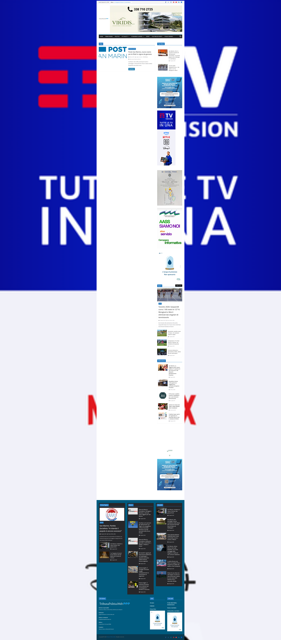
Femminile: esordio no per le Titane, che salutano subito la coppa (174, 333)
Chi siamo (152, 603)
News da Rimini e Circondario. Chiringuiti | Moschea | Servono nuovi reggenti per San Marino (145, 513)
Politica (117, 36)
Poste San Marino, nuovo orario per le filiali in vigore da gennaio (140, 53)
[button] (128, 36)
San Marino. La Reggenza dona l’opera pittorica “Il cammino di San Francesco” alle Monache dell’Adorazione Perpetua (174, 370)
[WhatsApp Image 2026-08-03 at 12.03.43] (169, 77)
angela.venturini (139, 56)
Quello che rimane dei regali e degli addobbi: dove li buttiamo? (174, 406)
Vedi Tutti (178, 285)
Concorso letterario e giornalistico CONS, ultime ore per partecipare (174, 352)
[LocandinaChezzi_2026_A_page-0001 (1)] (169, 171)
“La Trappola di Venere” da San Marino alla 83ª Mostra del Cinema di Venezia (116, 555)
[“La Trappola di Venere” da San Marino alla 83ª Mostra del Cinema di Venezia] (104, 557)
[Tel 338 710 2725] (146, 6)
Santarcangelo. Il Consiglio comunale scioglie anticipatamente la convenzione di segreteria (144, 572)
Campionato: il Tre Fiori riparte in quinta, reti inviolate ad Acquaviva (173, 342)
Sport (148, 36)
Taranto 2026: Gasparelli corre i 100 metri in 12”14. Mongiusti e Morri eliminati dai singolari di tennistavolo (169, 312)
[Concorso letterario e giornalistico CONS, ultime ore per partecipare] (162, 353)
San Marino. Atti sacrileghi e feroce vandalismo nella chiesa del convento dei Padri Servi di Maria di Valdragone (173, 524)
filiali (130, 59)
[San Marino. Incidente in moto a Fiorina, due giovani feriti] (104, 546)
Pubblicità (152, 606)
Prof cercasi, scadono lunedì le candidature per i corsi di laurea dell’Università (174, 396)
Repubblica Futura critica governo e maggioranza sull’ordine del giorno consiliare (174, 384)
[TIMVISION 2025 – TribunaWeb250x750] (166, 111)
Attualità (124, 36)
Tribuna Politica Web (170, 320)
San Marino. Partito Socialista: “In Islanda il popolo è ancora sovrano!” (174, 61)
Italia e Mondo (169, 36)
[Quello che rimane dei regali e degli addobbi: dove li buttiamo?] (163, 407)
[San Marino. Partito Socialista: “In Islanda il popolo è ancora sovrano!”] (163, 60)
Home (101, 36)
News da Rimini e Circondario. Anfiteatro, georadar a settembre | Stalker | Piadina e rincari (145, 543)
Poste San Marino (137, 59)
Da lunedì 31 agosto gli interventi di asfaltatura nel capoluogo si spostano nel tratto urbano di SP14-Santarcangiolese (145, 557)
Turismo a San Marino (171, 608)
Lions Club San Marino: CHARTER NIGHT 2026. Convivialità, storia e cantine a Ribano (173, 537)
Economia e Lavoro (136, 36)
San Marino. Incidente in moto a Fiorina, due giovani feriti (116, 545)
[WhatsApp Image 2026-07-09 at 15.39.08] (169, 251)
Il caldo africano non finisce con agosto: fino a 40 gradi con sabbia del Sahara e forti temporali (173, 564)
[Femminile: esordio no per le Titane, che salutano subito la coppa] (162, 334)
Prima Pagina (109, 36)
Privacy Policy (153, 609)
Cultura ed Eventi (157, 36)
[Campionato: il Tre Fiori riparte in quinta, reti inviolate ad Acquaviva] (162, 343)
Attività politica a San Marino (173, 611)
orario (133, 59)
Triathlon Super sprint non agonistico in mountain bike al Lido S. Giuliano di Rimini (174, 417)
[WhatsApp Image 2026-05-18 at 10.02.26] (169, 208)
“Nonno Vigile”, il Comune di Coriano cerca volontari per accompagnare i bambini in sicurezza (144, 586)
